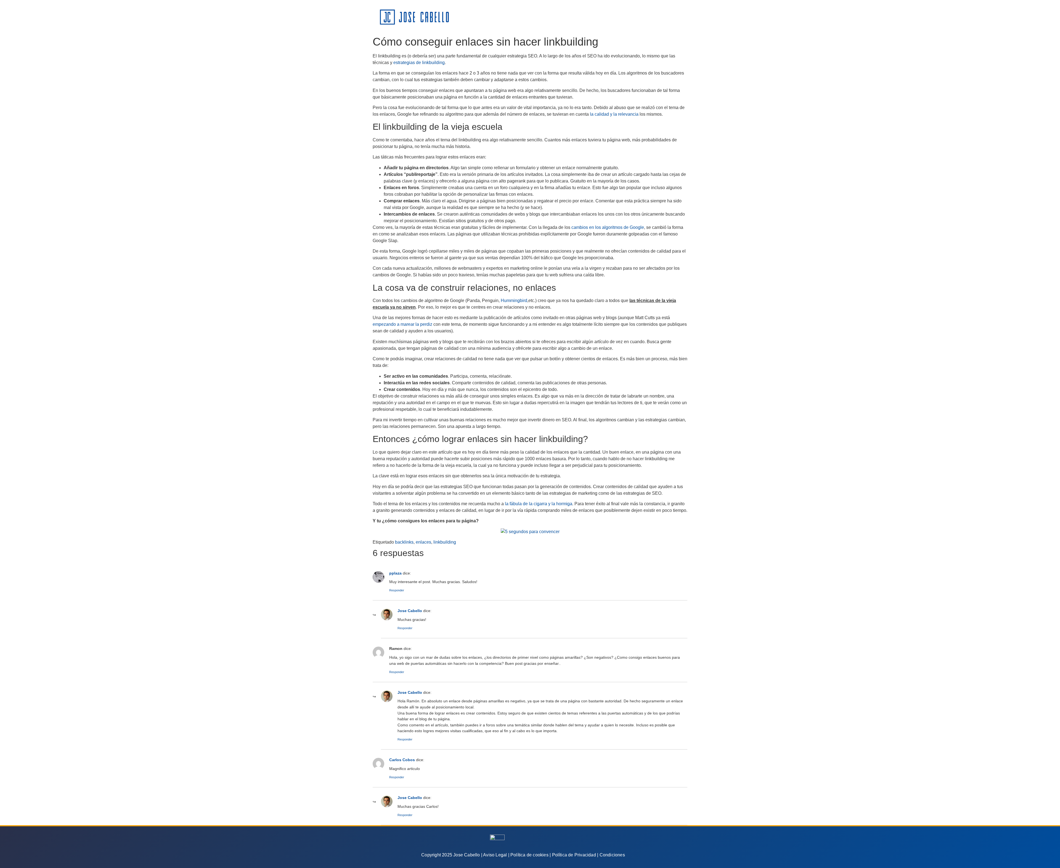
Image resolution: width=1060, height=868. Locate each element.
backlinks (404, 542)
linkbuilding (444, 542)
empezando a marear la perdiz (402, 324)
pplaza (395, 573)
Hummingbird (514, 300)
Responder (396, 590)
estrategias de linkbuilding (419, 62)
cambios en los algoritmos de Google (607, 227)
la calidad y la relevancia (614, 114)
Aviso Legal (495, 855)
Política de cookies (529, 855)
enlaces (423, 542)
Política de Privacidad (574, 855)
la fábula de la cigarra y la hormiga (538, 503)
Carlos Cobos (402, 760)
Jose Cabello (410, 610)
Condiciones (612, 855)
